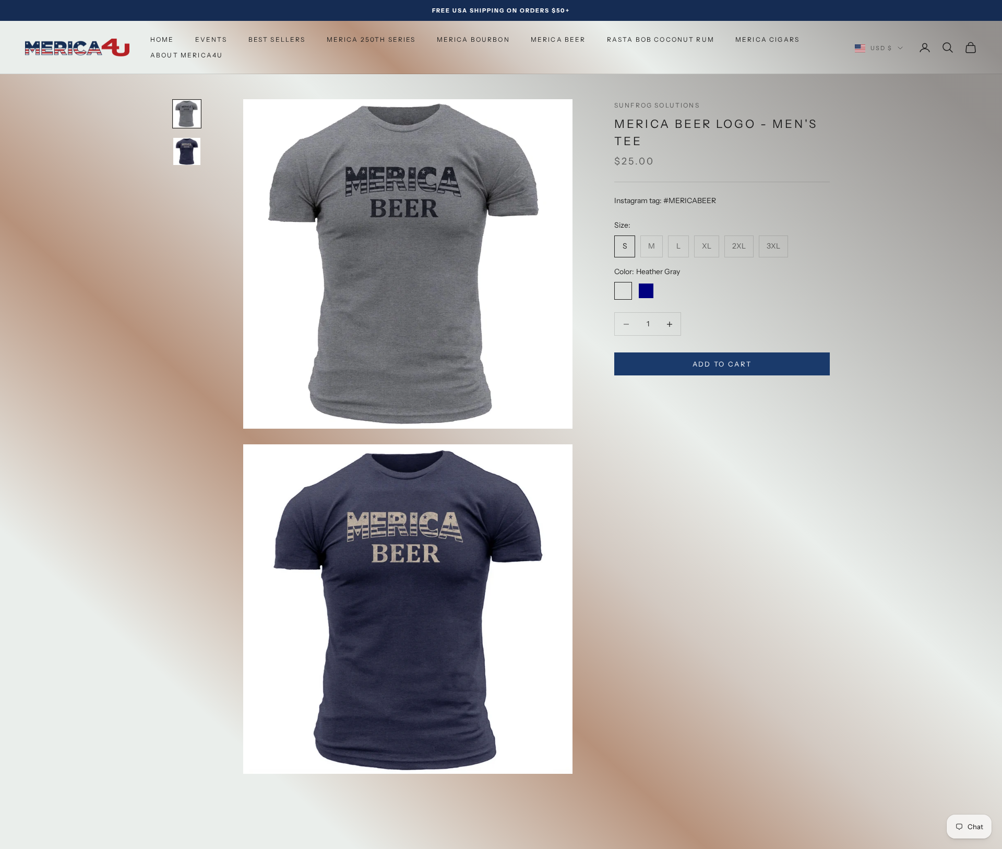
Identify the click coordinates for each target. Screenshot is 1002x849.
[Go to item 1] (186, 113)
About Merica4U (186, 55)
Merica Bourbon (473, 39)
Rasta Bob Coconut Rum (660, 39)
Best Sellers (277, 39)
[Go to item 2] (186, 151)
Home (162, 39)
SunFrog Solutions (657, 105)
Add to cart (722, 364)
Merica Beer (558, 39)
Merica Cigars (767, 39)
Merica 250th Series (371, 39)
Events (211, 39)
